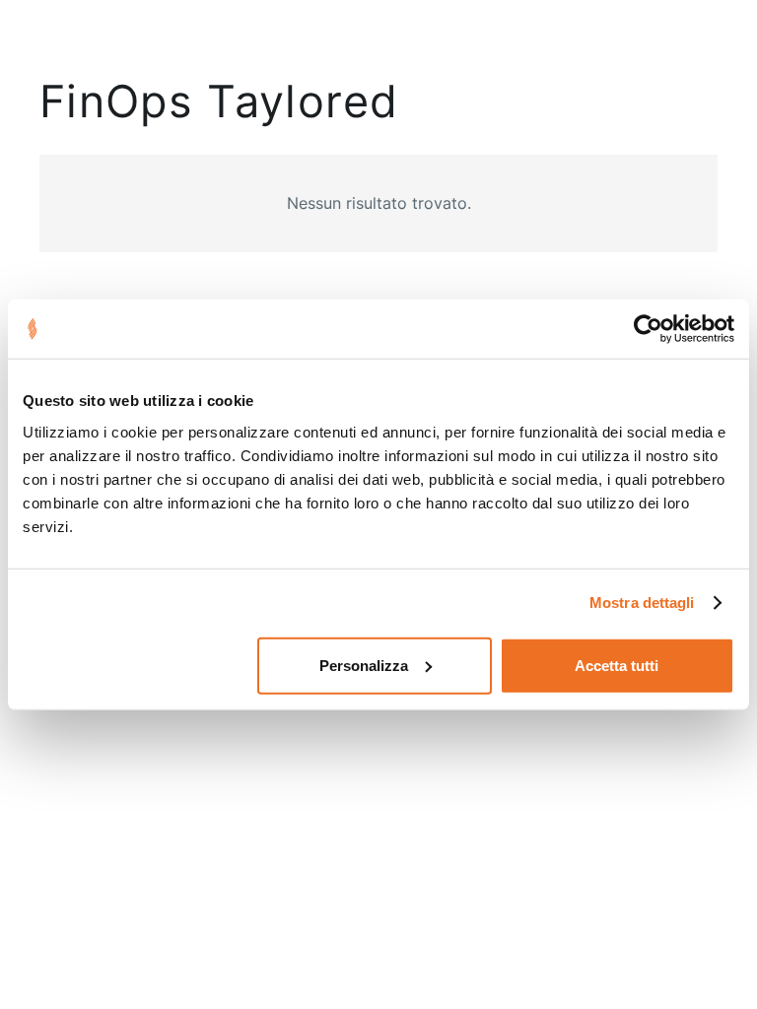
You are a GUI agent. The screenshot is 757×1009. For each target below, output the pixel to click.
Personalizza (363, 664)
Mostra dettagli (642, 602)
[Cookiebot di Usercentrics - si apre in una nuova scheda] (648, 329)
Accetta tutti (616, 664)
